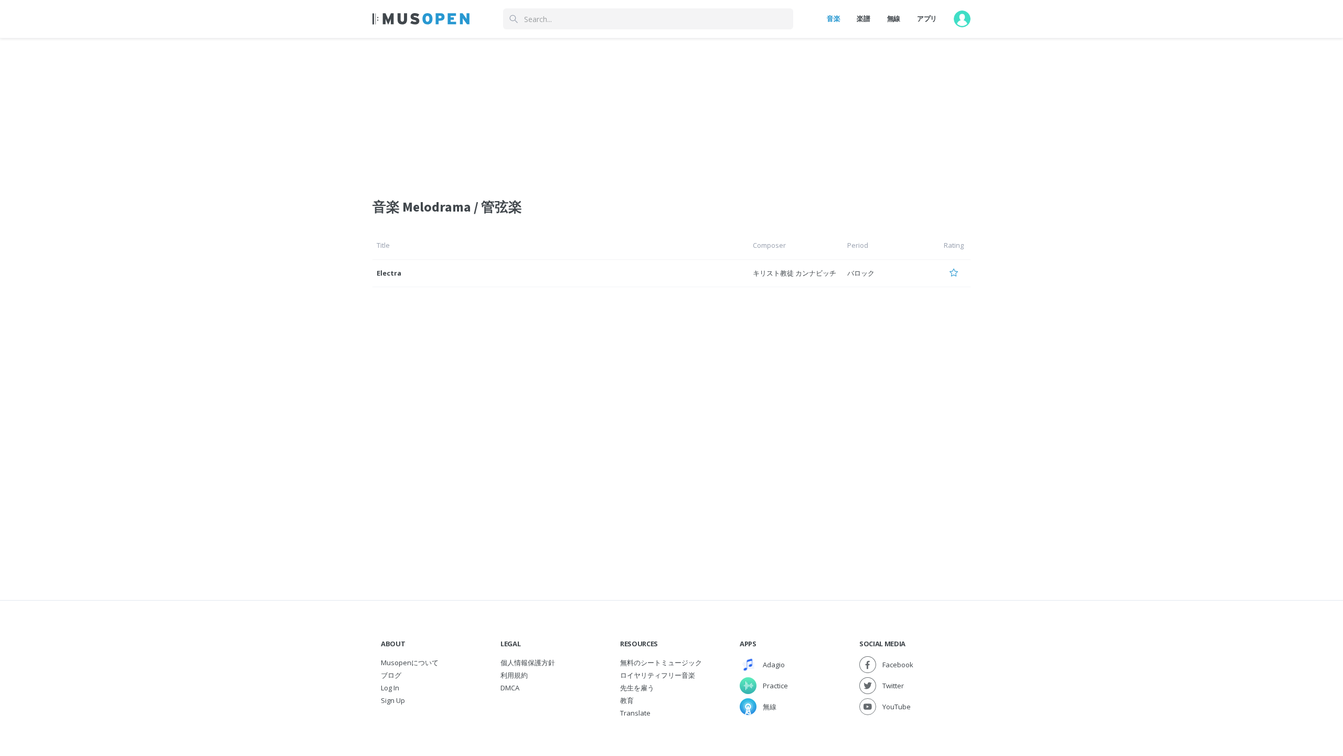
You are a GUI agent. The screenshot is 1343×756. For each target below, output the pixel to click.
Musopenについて (410, 662)
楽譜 (863, 18)
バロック (861, 273)
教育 (627, 700)
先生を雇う (637, 687)
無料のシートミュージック (661, 662)
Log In (390, 687)
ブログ (391, 675)
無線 (893, 18)
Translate (635, 713)
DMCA (509, 687)
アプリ (927, 18)
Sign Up (393, 700)
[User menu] (962, 18)
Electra (389, 273)
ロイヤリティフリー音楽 (657, 675)
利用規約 (514, 675)
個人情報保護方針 (527, 662)
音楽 (833, 18)
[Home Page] (421, 19)
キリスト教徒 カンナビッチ (794, 273)
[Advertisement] (671, 111)
